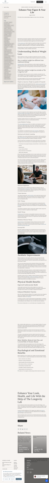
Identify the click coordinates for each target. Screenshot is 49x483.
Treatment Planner (22, 420)
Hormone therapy (21, 221)
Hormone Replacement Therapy (9, 43)
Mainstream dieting (21, 64)
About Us (28, 465)
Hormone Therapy (7, 45)
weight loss (6, 72)
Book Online (40, 1)
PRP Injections (6, 63)
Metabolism (6, 54)
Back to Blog (6, 7)
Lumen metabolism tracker (23, 124)
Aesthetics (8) (6, 14)
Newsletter (29, 460)
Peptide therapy (20, 214)
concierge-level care (22, 137)
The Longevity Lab (22, 43)
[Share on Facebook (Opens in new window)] (18, 429)
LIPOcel (5, 48)
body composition (36, 130)
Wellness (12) (6, 17)
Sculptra (31, 276)
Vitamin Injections (7, 71)
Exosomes (5, 34)
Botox (12, 25)
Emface (5, 28)
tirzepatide (6, 69)
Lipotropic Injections (7, 49)
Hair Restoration (7, 39)
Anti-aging (6, 22)
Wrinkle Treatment (7, 78)
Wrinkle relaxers (7, 77)
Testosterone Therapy (7, 68)
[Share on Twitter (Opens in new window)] (24, 429)
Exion (13, 31)
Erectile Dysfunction (7, 31)
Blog (27, 467)
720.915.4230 (33, 1)
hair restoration (35, 276)
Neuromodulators (7, 57)
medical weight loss (7, 51)
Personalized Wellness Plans (8, 60)
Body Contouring (7, 25)
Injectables (6, 46)
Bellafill (10, 22)
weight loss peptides (7, 74)
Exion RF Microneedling (7, 33)
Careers (28, 462)
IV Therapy (11, 46)
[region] (12, 475)
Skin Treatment (6, 66)
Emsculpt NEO (21, 230)
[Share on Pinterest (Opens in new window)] (20, 429)
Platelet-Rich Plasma (7, 62)
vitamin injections (30, 195)
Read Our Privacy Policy (11, 476)
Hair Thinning (6, 40)
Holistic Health (6, 42)
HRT (11, 45)
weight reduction (7, 75)
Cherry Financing (30, 469)
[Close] (22, 470)
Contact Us (29, 464)
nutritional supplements (26, 188)
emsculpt (9, 28)
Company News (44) (7, 16)
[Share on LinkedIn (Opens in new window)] (22, 429)
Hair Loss (5, 37)
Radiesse (11, 63)
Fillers (10, 34)
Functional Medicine (7, 36)
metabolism (29, 296)
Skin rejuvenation (7, 65)
